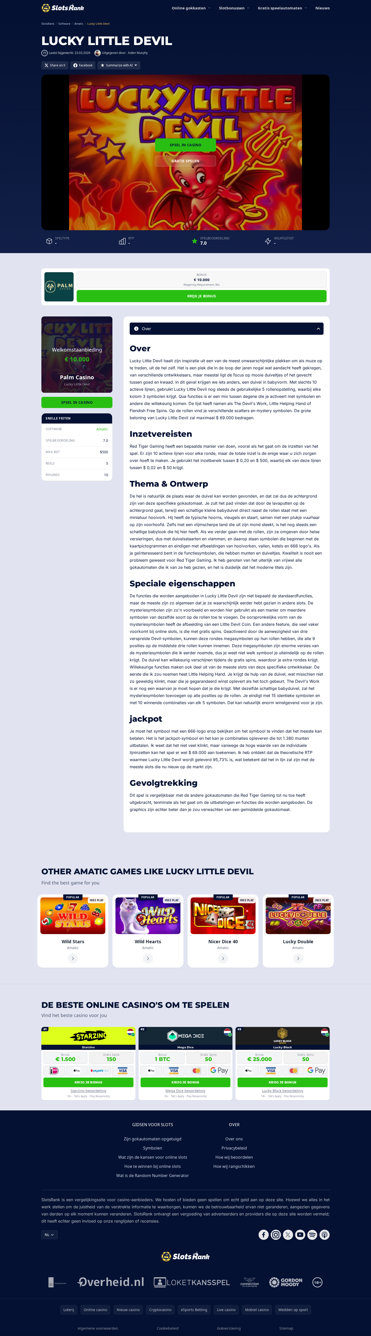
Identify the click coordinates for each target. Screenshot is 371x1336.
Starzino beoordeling (88, 1090)
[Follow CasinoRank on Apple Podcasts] (324, 1235)
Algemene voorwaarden (98, 1328)
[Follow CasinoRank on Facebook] (264, 1235)
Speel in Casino (185, 144)
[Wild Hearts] (147, 931)
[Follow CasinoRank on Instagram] (276, 1235)
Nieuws (322, 7)
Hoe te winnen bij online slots (152, 1166)
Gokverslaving (229, 1328)
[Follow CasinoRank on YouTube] (300, 1235)
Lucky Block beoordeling (282, 1090)
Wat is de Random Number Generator (152, 1175)
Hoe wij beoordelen (234, 1157)
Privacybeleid (234, 1148)
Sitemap (286, 1328)
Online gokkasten (189, 7)
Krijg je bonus (201, 296)
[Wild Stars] (72, 931)
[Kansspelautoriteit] (57, 1282)
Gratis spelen (185, 160)
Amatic (102, 429)
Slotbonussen (232, 7)
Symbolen (152, 1148)
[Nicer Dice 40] (223, 931)
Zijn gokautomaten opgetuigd (152, 1139)
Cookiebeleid (168, 1328)
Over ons (234, 1139)
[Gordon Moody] (285, 1282)
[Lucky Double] (298, 931)
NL (47, 1234)
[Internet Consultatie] (110, 1282)
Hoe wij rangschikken (234, 1166)
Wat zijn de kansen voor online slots (152, 1157)
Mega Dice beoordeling (185, 1090)
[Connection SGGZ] (249, 1282)
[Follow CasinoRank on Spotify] (312, 1235)
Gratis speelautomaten (280, 7)
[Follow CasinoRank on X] (288, 1235)
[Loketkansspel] (192, 1282)
